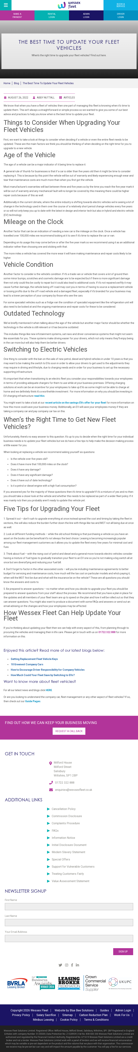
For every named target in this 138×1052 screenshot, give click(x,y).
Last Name (11, 916)
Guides (104, 1010)
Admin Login (123, 1010)
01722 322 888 (64, 782)
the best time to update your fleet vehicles (48, 83)
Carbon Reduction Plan (93, 1015)
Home (7, 83)
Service (120, 5)
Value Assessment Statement (70, 881)
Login (52, 15)
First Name (11, 900)
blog (16, 83)
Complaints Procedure (66, 823)
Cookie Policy (69, 1019)
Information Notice (63, 837)
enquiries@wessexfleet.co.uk (73, 790)
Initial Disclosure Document (69, 845)
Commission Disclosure (67, 816)
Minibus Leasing (43, 1019)
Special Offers (61, 859)
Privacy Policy (21, 1015)
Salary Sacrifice (46, 1015)
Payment (17, 15)
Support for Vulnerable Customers (73, 866)
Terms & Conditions (96, 1019)
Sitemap (67, 1015)
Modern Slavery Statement (68, 852)
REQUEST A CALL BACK (69, 731)
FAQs (55, 830)
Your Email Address (16, 931)
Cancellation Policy (64, 809)
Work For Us (122, 1015)
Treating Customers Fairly (68, 873)
